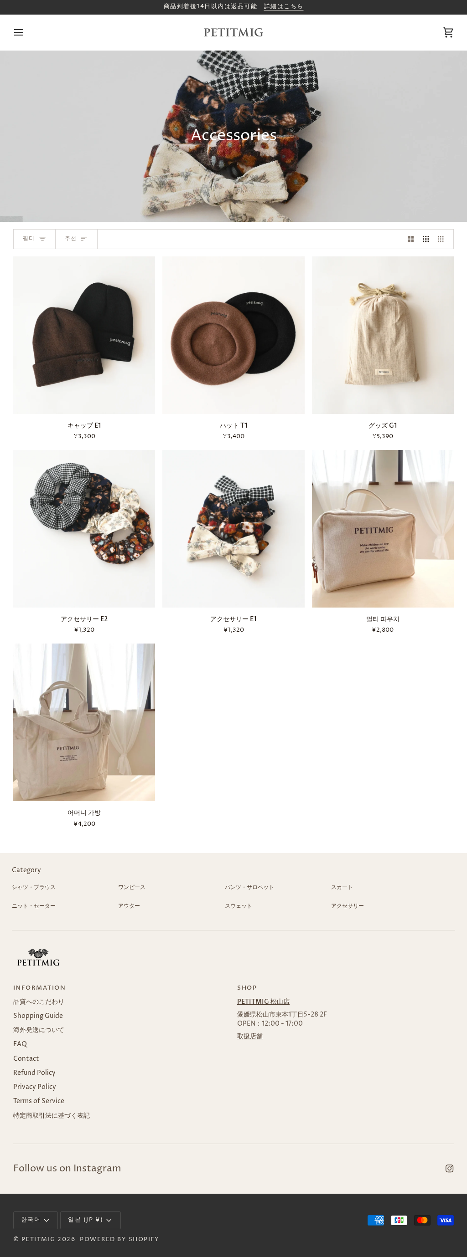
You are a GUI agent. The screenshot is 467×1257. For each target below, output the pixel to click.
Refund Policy (34, 1073)
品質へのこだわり (38, 1002)
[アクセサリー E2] (84, 529)
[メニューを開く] (27, 32)
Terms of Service (38, 1101)
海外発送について (38, 1030)
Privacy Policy (34, 1087)
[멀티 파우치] (383, 529)
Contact (26, 1059)
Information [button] (39, 988)
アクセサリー (347, 906)
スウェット (238, 906)
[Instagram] (450, 1169)
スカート (342, 887)
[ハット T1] (233, 335)
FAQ (20, 1044)
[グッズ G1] (383, 335)
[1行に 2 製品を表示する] (411, 239)
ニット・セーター (34, 906)
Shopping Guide (38, 1016)
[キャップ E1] (84, 335)
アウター (129, 906)
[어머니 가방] (84, 722)
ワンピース (131, 887)
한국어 (31, 1220)
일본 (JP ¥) (86, 1220)
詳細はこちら (284, 6)
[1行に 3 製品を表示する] (426, 239)
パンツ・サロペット (249, 887)
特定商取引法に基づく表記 (51, 1116)
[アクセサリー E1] (233, 529)
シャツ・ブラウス (34, 887)
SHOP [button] (247, 988)
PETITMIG (38, 1239)
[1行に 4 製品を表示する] (444, 239)
